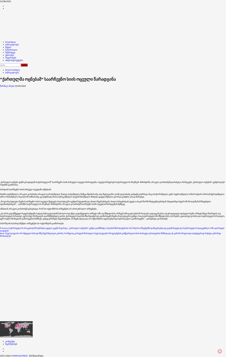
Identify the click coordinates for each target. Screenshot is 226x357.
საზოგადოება (12, 44)
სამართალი (11, 49)
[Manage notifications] (220, 351)
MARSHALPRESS (20, 355)
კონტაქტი (10, 341)
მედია (8, 47)
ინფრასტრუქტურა (14, 60)
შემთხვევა (10, 52)
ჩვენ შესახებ (11, 344)
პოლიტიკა (10, 42)
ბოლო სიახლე (12, 70)
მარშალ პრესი (7, 86)
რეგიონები (10, 57)
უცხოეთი (9, 55)
